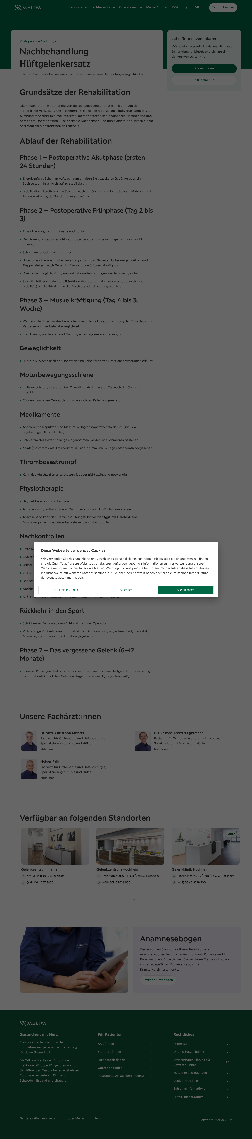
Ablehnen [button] (126, 589)
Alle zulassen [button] (185, 589)
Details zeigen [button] (68, 589)
